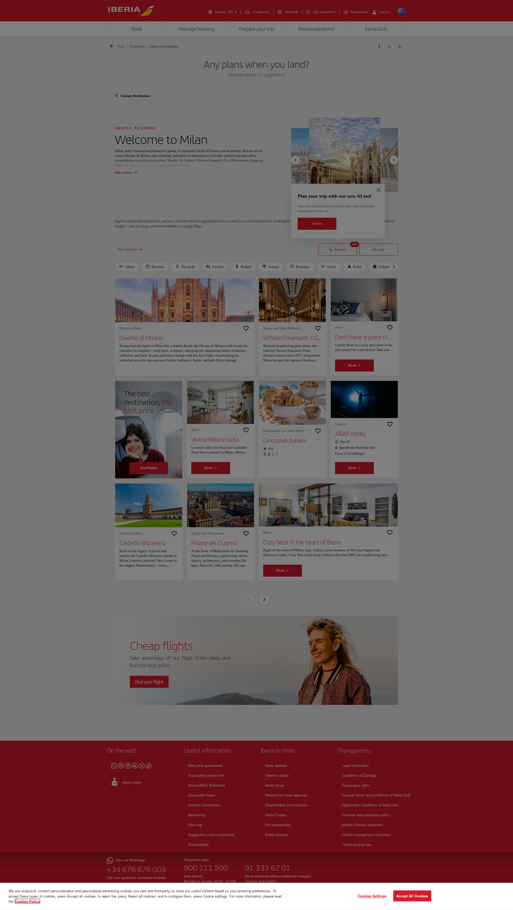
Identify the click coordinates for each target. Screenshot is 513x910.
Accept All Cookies (412, 896)
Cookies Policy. (27, 901)
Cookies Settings (372, 896)
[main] (256, 896)
